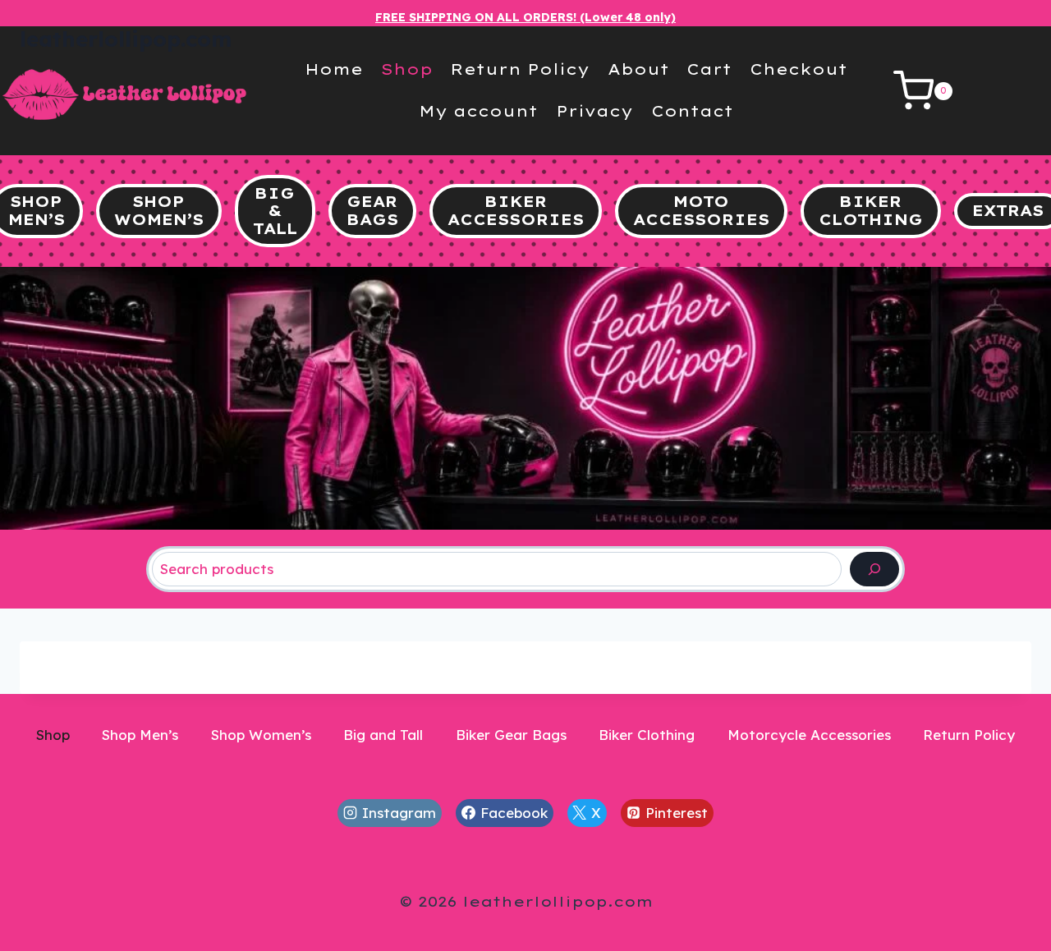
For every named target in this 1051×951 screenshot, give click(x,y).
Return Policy (520, 69)
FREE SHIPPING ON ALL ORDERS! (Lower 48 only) (525, 17)
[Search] (874, 569)
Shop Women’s (261, 734)
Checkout (798, 69)
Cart (709, 69)
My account (478, 111)
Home (334, 69)
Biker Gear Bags (511, 734)
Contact (692, 111)
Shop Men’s (140, 734)
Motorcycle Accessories (809, 734)
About (638, 69)
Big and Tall (383, 734)
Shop (407, 69)
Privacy (594, 111)
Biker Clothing (647, 734)
